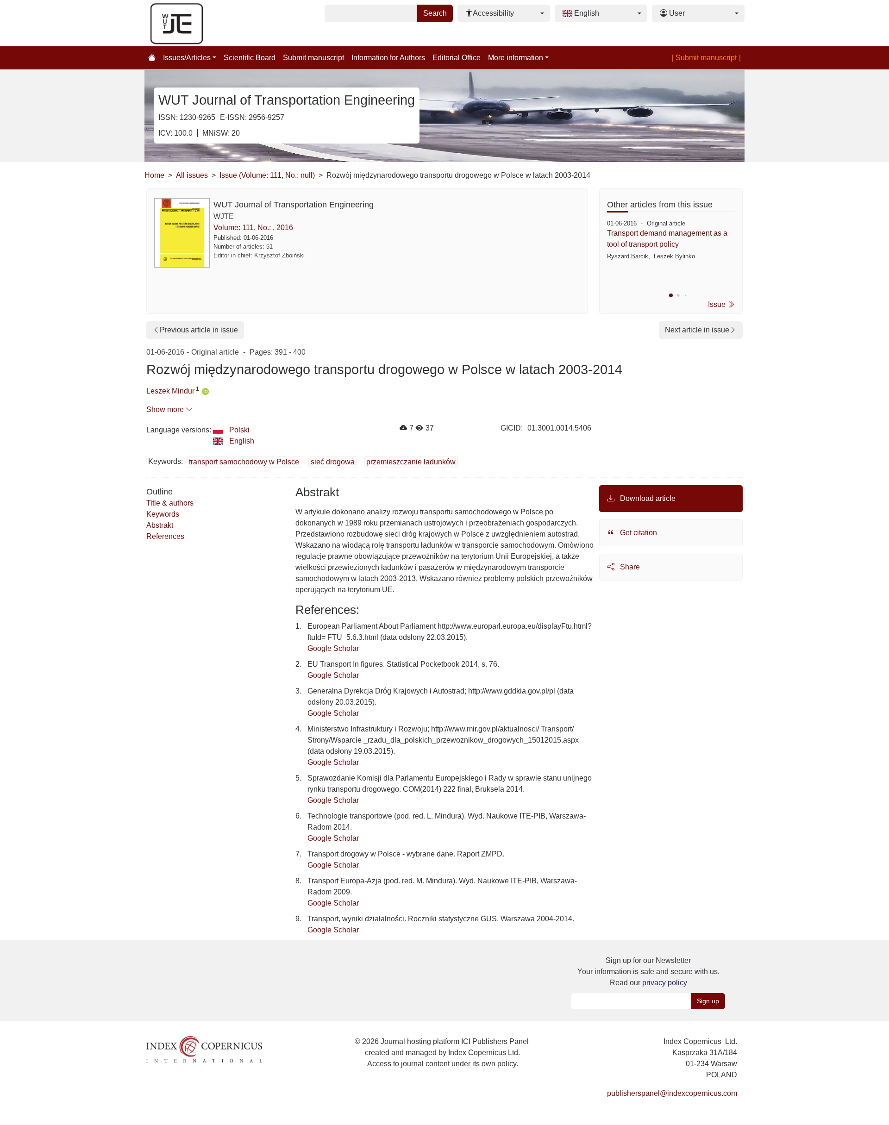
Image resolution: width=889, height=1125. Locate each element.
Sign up (708, 1001)
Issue (717, 304)
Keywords (162, 514)
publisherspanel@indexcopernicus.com (672, 1093)
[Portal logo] (190, 23)
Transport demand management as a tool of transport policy (667, 238)
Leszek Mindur (170, 391)
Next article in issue (697, 330)
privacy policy (664, 983)
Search (435, 13)
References (165, 536)
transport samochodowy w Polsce (244, 462)
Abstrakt (159, 525)
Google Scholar (333, 648)
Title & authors (170, 503)
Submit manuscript (313, 58)
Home (154, 175)
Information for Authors (388, 58)
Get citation (637, 533)
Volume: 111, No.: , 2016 (253, 227)
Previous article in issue (199, 330)
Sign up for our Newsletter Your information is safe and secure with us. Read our (648, 971)
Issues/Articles (187, 58)
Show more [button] (166, 409)
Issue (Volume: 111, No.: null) (267, 175)
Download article (647, 498)
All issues (192, 175)
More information (515, 58)
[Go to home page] (151, 58)
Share (629, 567)
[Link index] (204, 1049)
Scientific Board (249, 58)
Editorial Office (456, 58)
